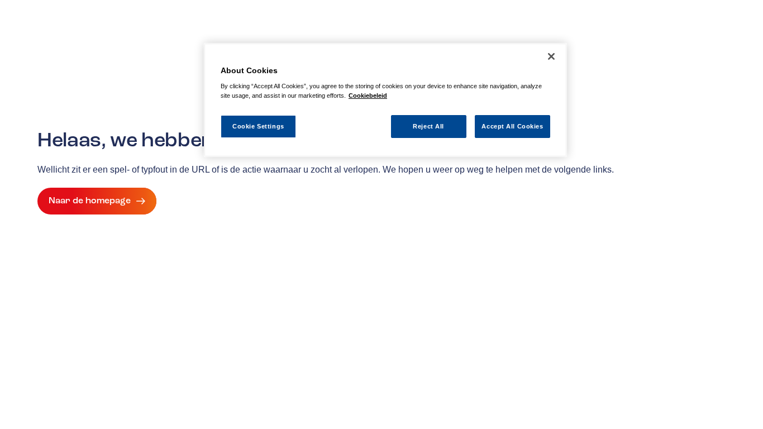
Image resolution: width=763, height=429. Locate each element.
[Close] (551, 56)
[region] (385, 100)
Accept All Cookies (512, 126)
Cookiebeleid (368, 95)
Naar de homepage (90, 200)
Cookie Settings (258, 126)
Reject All (428, 126)
